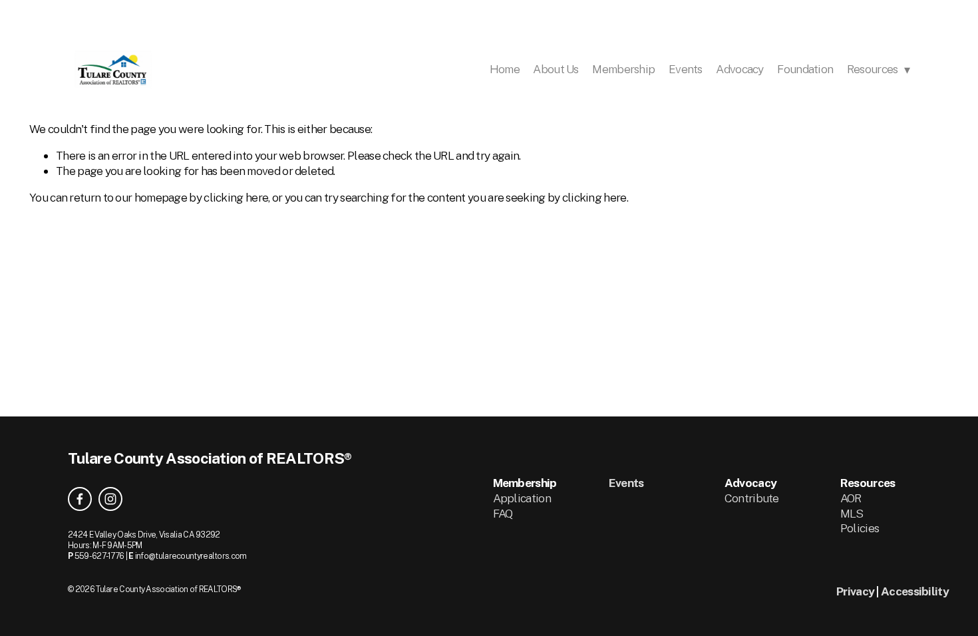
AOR (851, 498)
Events (686, 69)
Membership (623, 69)
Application (522, 498)
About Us (555, 69)
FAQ (503, 513)
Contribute (752, 498)
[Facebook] (80, 499)
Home (505, 69)
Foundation (805, 69)
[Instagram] (110, 499)
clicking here (236, 197)
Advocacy (739, 69)
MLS (852, 513)
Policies (859, 528)
